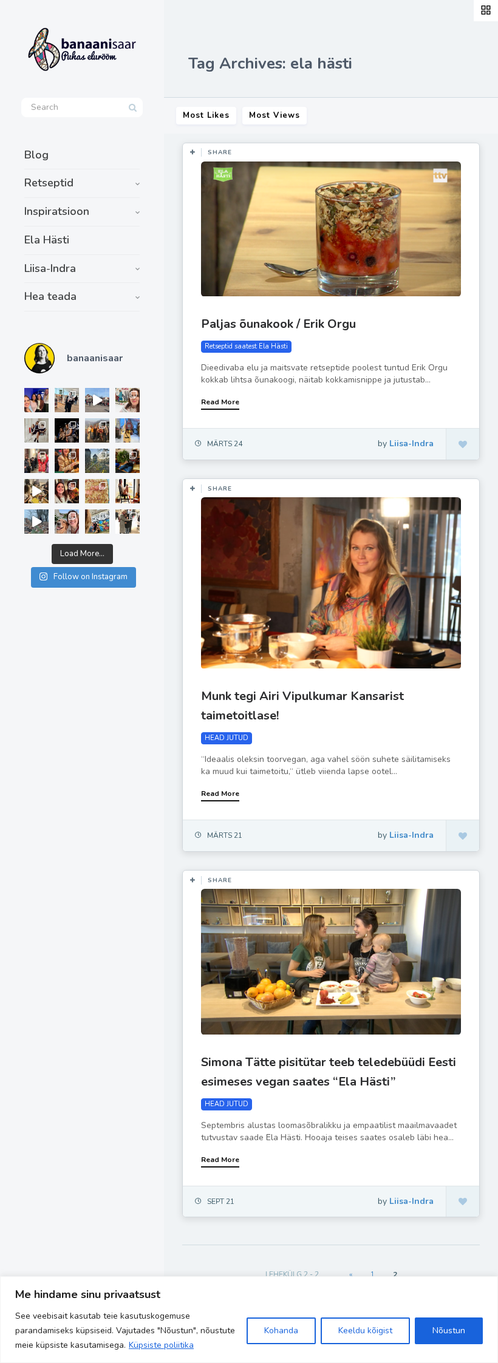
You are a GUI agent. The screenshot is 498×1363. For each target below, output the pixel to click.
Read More (220, 402)
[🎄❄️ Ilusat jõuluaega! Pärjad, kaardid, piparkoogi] (127, 461)
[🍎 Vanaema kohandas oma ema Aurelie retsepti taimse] (97, 491)
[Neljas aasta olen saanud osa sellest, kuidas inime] (36, 461)
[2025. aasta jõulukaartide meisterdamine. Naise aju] (36, 491)
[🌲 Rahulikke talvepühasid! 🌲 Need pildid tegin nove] (97, 461)
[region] (249, 1319)
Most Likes (206, 115)
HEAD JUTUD (226, 738)
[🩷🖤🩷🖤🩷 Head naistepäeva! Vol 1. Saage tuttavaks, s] (67, 430)
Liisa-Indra (50, 268)
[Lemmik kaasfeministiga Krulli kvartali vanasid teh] (97, 521)
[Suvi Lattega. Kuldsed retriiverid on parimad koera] (67, 521)
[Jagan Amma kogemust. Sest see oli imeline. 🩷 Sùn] (127, 521)
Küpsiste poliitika (161, 1345)
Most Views (274, 115)
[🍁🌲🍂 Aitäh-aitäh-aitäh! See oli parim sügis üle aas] (127, 491)
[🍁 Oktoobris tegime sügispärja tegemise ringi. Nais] (67, 491)
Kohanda (281, 1330)
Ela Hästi (46, 240)
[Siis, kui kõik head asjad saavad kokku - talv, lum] (127, 430)
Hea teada (50, 296)
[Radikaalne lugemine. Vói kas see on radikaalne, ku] (127, 400)
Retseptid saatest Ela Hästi (246, 346)
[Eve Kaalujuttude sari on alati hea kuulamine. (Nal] (36, 400)
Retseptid (48, 182)
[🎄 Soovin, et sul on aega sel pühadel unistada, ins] (67, 461)
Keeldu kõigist (365, 1330)
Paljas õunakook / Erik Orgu (278, 324)
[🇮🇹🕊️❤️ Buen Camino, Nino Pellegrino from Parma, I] (97, 430)
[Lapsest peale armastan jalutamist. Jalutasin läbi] (36, 521)
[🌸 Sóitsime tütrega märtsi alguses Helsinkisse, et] (97, 400)
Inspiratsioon (56, 211)
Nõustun (448, 1330)
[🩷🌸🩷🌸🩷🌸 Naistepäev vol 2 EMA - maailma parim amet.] (36, 430)
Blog (36, 155)
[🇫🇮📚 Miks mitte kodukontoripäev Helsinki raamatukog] (67, 400)
